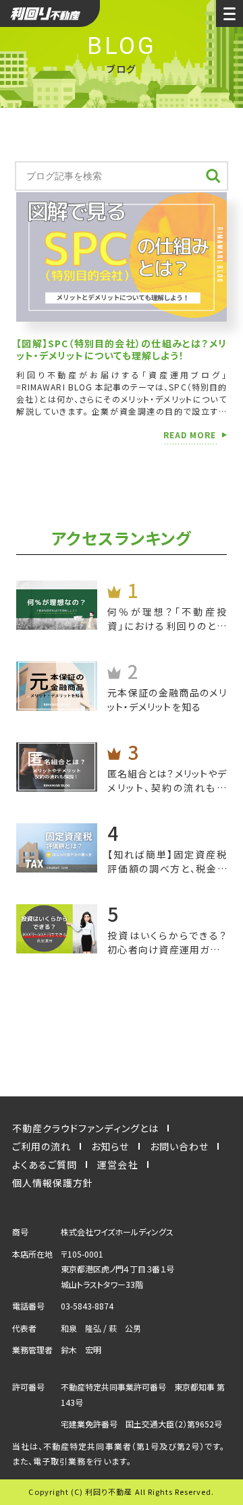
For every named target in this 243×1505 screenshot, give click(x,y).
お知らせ (110, 1146)
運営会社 (117, 1164)
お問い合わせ (179, 1146)
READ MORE (189, 435)
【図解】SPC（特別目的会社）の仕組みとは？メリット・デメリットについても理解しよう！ (121, 349)
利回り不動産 (50, 13)
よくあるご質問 (44, 1164)
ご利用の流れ (41, 1146)
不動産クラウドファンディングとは (85, 1128)
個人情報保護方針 (52, 1182)
